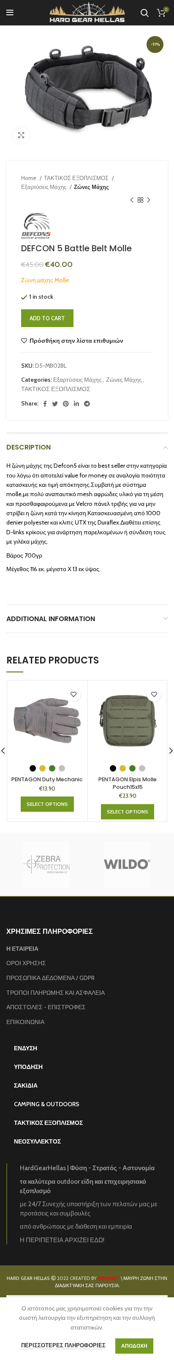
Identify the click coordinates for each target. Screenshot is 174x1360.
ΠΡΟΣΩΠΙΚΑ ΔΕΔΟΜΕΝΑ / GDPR (50, 978)
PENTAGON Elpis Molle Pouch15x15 (127, 783)
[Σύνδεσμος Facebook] (45, 403)
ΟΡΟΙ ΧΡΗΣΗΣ (26, 963)
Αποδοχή (134, 1346)
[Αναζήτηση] (144, 12)
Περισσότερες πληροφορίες (63, 1345)
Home (29, 178)
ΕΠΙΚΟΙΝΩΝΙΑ (25, 1022)
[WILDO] (127, 864)
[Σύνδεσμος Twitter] (54, 403)
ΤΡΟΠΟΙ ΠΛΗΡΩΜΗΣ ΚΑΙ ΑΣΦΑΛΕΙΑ (55, 992)
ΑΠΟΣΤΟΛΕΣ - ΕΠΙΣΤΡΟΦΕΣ (46, 1007)
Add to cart (47, 318)
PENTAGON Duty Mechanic (47, 779)
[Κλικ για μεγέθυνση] (21, 135)
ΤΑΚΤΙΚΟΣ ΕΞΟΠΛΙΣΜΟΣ (77, 178)
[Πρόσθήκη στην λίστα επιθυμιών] (73, 694)
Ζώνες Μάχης (91, 186)
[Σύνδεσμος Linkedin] (76, 403)
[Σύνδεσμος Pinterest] (65, 403)
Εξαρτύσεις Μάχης (44, 186)
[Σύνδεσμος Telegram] (87, 403)
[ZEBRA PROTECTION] (46, 864)
